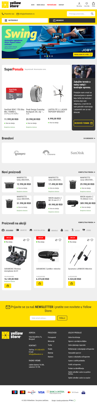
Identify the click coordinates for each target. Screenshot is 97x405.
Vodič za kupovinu (74, 365)
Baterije (50, 353)
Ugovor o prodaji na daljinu (77, 341)
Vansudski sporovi (74, 353)
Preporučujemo (51, 5)
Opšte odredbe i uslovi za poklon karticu (79, 373)
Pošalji (62, 318)
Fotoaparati (52, 337)
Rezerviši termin (82, 123)
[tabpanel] (48, 42)
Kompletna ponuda (86, 172)
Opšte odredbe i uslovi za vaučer (79, 378)
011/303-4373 (39, 350)
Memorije (51, 341)
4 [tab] (52, 56)
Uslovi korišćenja (74, 337)
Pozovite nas (9, 14)
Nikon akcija (41, 5)
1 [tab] (45, 56)
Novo (32, 5)
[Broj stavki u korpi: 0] (93, 3)
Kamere (50, 357)
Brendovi (60, 20)
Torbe (50, 345)
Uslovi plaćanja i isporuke (77, 345)
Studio (50, 349)
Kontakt (61, 5)
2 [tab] (47, 56)
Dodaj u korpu (7, 285)
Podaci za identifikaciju (76, 368)
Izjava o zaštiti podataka (76, 361)
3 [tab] (49, 56)
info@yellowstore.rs (26, 14)
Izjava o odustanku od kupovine (79, 357)
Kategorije (13, 20)
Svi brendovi (89, 138)
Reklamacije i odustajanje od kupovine (81, 349)
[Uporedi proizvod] (4, 287)
